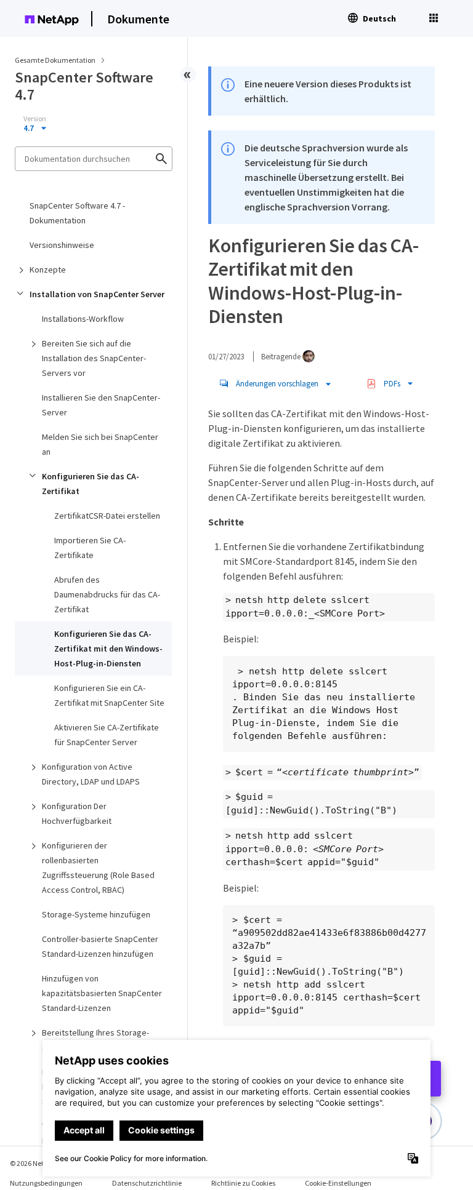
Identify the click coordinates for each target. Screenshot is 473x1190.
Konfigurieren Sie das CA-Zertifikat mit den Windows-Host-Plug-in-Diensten (108, 648)
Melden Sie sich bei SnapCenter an (100, 444)
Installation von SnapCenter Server (97, 294)
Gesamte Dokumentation (55, 60)
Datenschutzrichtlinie (147, 1183)
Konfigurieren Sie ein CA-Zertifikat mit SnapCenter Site (109, 695)
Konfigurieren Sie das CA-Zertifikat (90, 484)
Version (34, 118)
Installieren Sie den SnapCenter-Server (101, 405)
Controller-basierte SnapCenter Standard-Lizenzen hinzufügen (100, 946)
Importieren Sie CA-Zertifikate (90, 548)
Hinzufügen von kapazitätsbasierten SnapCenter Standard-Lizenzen (102, 993)
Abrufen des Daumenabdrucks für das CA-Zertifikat (107, 594)
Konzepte (48, 269)
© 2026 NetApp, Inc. (40, 1163)
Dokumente (138, 18)
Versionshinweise (62, 244)
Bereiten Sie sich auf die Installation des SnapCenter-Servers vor (94, 358)
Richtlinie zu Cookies (243, 1183)
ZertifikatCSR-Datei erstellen (107, 515)
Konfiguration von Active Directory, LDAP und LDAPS (91, 774)
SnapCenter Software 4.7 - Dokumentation (77, 213)
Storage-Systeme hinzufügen (96, 914)
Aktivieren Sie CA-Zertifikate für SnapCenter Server (106, 735)
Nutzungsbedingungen (46, 1183)
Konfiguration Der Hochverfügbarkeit (76, 813)
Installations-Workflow (83, 318)
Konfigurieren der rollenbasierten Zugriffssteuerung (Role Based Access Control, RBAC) (98, 867)
